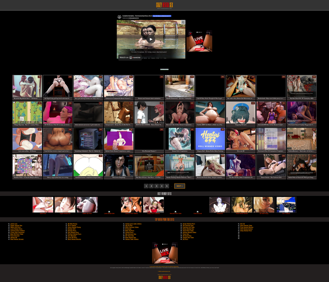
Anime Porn (129, 232)
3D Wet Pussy (72, 224)
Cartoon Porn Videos (17, 230)
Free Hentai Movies (246, 227)
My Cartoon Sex (130, 234)
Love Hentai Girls (16, 229)
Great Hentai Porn (189, 224)
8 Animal (128, 229)
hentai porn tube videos (133, 224)
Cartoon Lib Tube (188, 227)
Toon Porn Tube (188, 230)
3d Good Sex (187, 236)
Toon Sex (186, 234)
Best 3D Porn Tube (16, 234)
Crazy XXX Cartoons (17, 232)
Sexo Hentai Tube (246, 225)
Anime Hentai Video (189, 232)
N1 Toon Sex (129, 236)
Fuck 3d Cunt (14, 236)
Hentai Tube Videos (131, 239)
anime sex (13, 224)
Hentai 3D (13, 237)
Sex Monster (72, 236)
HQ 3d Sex (128, 225)
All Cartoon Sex (188, 225)
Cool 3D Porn (72, 237)
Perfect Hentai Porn (74, 234)
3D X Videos (72, 225)
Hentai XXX (71, 229)
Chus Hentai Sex (188, 229)
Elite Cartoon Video (132, 227)
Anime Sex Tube (188, 237)
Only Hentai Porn (246, 230)
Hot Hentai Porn (73, 232)
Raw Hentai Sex (130, 237)
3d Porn (185, 239)
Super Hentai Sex (16, 225)
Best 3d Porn (129, 230)
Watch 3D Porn (15, 227)
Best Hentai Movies (74, 239)
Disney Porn (72, 230)
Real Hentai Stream (17, 239)
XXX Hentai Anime (246, 229)
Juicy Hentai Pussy (74, 227)
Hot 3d (242, 224)
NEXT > (180, 186)
